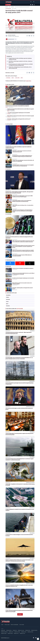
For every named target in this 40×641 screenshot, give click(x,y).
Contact (2, 624)
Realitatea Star (15, 630)
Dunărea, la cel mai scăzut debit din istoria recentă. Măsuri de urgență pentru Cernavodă (23, 274)
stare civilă (17, 77)
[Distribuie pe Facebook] (29, 36)
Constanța (8, 77)
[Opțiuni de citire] (38, 639)
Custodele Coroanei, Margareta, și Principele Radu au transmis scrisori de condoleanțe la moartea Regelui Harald (22, 210)
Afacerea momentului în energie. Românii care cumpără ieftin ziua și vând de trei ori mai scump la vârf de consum (23, 251)
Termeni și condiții (7, 624)
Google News (28, 80)
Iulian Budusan (31, 381)
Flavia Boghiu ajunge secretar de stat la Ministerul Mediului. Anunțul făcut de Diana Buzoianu (21, 201)
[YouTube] (32, 4)
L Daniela (13, 35)
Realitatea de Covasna (21, 630)
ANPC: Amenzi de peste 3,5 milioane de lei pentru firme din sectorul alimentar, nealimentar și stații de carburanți (23, 241)
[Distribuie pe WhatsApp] (31, 36)
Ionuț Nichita (32, 330)
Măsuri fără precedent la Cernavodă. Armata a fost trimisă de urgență (20, 115)
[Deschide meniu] (34, 2)
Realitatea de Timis (22, 633)
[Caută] (31, 2)
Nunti (13, 77)
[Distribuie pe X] (33, 36)
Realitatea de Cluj (27, 630)
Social (7, 107)
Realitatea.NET (3, 630)
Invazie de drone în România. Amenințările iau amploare (17, 105)
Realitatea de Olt (11, 631)
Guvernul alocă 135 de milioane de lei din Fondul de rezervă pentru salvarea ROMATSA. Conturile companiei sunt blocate (23, 246)
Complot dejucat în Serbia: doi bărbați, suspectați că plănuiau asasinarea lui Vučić (20, 59)
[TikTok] (34, 4)
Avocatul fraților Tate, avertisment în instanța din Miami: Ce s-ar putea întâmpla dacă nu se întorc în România (19, 358)
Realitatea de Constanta (30, 406)
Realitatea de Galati (3, 633)
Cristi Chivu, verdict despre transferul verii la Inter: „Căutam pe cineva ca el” (20, 62)
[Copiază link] (27, 36)
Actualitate (8, 8)
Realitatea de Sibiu (23, 631)
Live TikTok (8, 4)
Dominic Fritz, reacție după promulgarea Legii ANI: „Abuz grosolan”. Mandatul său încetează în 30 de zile (20, 192)
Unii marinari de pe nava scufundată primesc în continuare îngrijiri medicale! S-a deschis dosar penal (20, 459)
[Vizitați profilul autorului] (7, 36)
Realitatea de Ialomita (34, 630)
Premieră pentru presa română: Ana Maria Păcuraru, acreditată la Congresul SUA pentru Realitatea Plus (21, 65)
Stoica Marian (32, 431)
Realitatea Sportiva (9, 630)
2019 (21, 77)
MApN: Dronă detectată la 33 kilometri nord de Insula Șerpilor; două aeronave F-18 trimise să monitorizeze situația (19, 560)
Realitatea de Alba (10, 633)
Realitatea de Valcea (17, 631)
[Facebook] (30, 4)
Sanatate (8, 113)
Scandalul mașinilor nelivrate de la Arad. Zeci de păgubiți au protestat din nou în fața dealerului (23, 165)
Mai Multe (20, 614)
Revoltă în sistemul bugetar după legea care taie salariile (19, 112)
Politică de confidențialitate (14, 624)
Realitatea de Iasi (16, 633)
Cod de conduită (21, 624)
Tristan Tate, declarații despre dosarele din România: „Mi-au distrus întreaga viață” (20, 67)
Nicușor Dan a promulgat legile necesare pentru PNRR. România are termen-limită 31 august (22, 196)
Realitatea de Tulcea (30, 631)
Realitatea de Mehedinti (4, 631)
